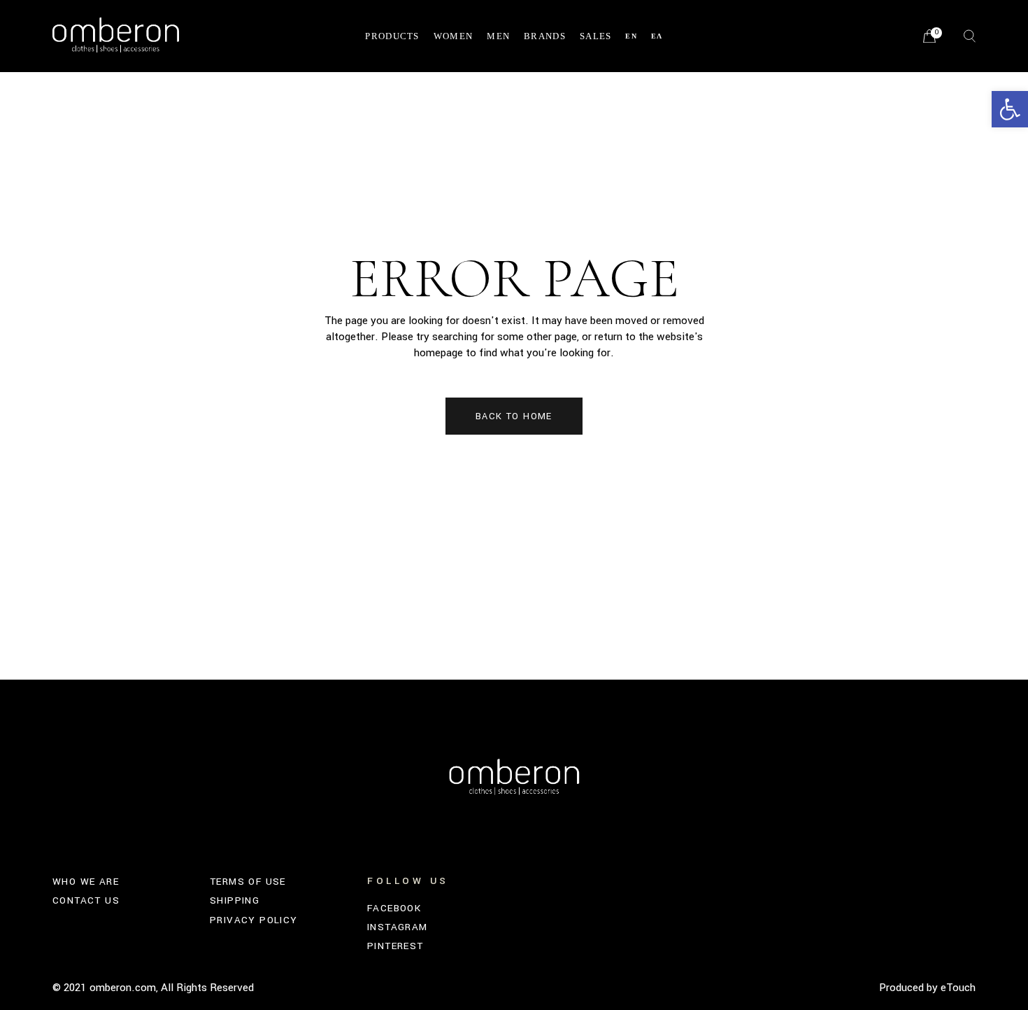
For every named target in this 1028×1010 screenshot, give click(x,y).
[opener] (970, 36)
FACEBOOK (394, 908)
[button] (1010, 109)
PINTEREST (395, 946)
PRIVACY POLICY (254, 920)
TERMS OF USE (248, 881)
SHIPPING (234, 900)
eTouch (958, 987)
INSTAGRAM (397, 927)
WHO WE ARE (85, 881)
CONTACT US (86, 900)
